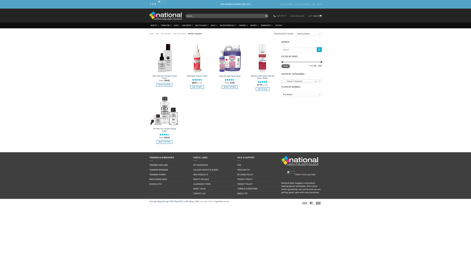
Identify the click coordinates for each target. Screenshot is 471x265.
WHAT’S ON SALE (201, 179)
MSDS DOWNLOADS (158, 179)
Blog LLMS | (195, 201)
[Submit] (266, 16)
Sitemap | (153, 201)
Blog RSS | (179, 201)
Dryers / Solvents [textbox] (300, 81)
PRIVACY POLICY (245, 179)
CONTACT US (199, 193)
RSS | (172, 201)
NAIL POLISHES (166, 34)
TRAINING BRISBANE (158, 170)
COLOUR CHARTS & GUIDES (205, 170)
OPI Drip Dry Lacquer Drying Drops (164, 130)
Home (151, 34)
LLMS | (186, 201)
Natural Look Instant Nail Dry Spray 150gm (263, 77)
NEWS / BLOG (199, 189)
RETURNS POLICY (245, 174)
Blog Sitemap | (163, 201)
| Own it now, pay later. (305, 174)
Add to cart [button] (197, 87)
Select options (164, 85)
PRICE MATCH (243, 170)
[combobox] (301, 81)
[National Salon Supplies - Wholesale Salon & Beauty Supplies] (165, 16)
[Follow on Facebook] (150, 4)
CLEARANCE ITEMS (202, 184)
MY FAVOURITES (287, 4)
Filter (285, 66)
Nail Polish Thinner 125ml (197, 76)
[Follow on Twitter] (155, 4)
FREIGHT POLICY (244, 184)
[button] (315, 16)
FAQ (313, 4)
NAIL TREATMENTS (179, 34)
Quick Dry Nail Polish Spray (230, 76)
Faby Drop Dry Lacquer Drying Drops (164, 77)
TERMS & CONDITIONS (247, 189)
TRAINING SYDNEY (157, 174)
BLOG (319, 4)
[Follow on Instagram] (153, 4)
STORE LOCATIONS (302, 4)
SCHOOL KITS (155, 184)
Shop (157, 34)
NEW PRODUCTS (200, 174)
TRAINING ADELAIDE (158, 165)
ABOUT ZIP (242, 193)
